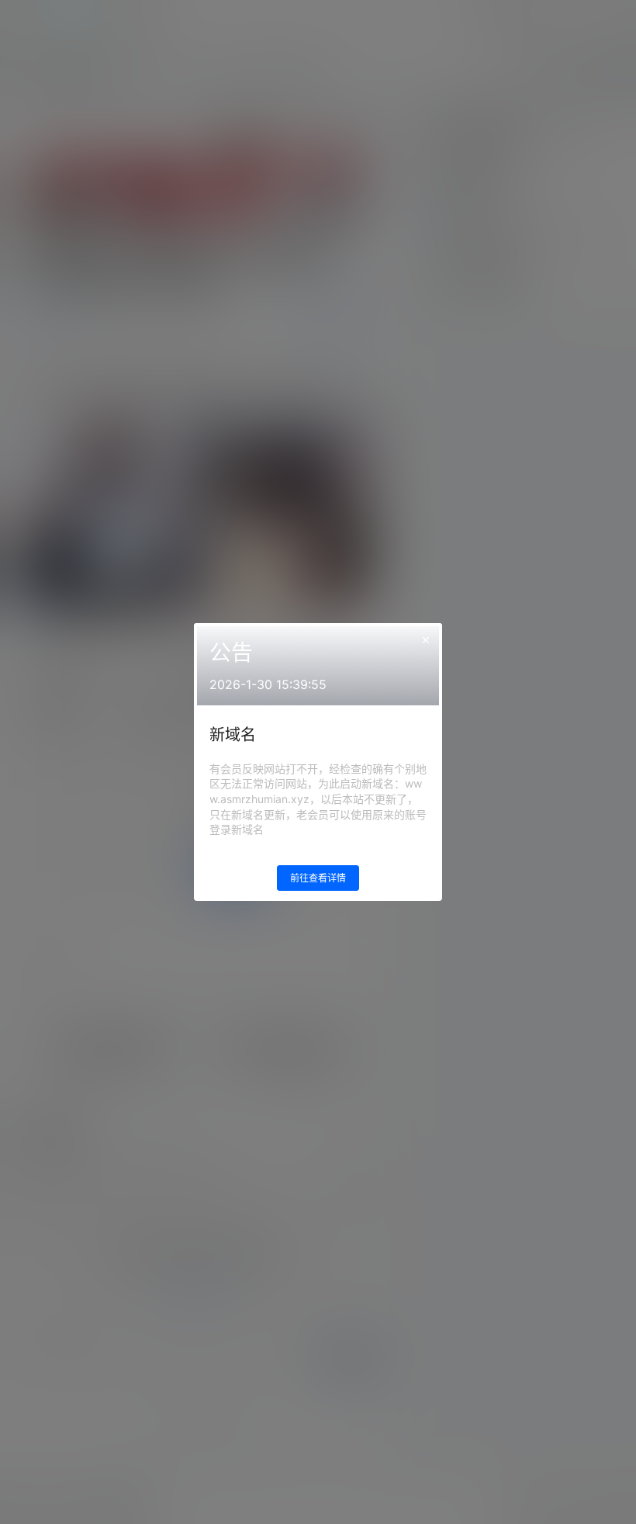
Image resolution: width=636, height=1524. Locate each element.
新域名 (232, 735)
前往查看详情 (318, 878)
